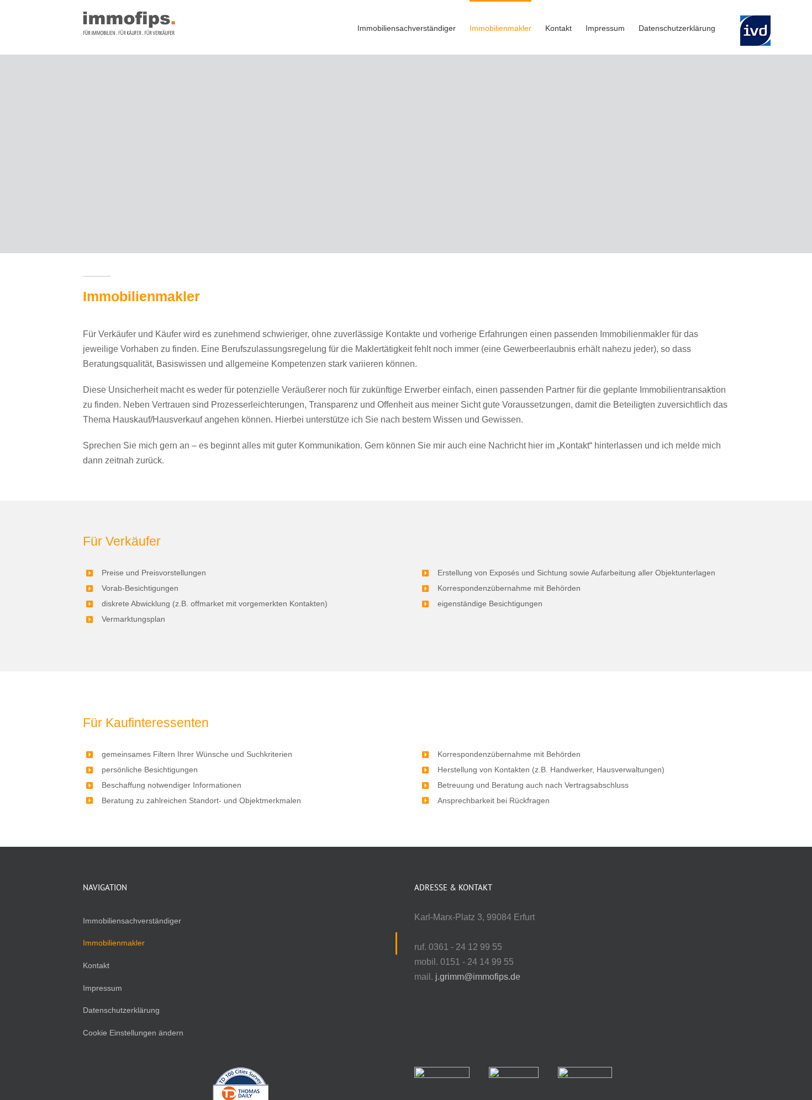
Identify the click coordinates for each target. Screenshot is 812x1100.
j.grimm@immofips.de (477, 976)
